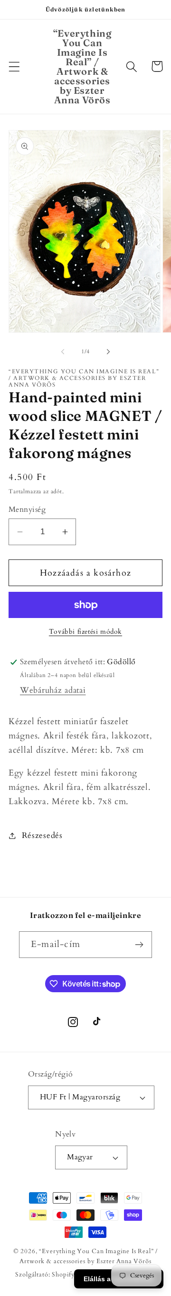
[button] (14, 66)
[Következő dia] (108, 351)
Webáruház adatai (53, 690)
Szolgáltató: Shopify (45, 1274)
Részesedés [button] (42, 835)
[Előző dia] (62, 351)
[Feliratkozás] (139, 944)
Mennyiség (27, 510)
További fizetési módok (85, 631)
